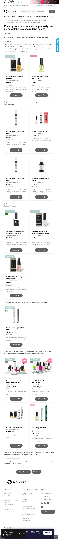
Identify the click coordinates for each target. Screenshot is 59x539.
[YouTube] (48, 503)
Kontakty (24, 501)
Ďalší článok (35, 471)
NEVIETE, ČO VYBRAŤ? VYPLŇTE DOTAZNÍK (14, 5)
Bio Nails (6, 206)
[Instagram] (45, 503)
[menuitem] (10, 16)
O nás (26, 5)
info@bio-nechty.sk (48, 493)
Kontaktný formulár (48, 511)
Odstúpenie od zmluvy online (28, 508)
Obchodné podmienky (27, 506)
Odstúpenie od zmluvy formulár (29, 510)
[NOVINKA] (41, 415)
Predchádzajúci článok (24, 471)
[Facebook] (42, 503)
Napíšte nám (25, 499)
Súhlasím (47, 532)
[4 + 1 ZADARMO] (41, 66)
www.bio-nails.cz (26, 522)
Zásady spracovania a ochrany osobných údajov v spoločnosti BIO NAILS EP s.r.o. (29, 514)
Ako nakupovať (25, 503)
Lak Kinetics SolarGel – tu (13, 458)
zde (39, 533)
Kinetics (14, 206)
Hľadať (33, 11)
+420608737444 (47, 499)
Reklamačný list (25, 518)
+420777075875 (47, 496)
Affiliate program (26, 520)
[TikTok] (42, 506)
